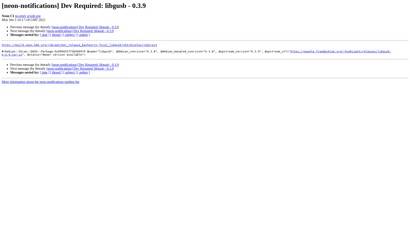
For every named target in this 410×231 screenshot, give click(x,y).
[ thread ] (56, 35)
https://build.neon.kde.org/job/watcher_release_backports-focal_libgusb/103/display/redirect (79, 45)
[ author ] (83, 35)
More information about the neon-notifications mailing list (40, 82)
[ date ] (44, 35)
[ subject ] (69, 35)
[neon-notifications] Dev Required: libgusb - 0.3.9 (85, 27)
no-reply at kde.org (28, 16)
